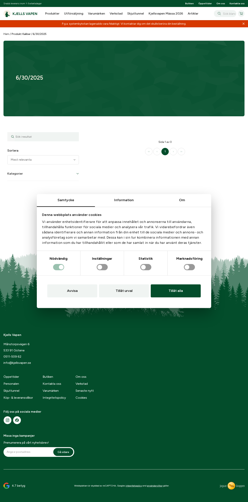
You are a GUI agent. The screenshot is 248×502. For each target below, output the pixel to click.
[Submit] (218, 13)
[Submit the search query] (11, 136)
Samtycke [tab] (66, 200)
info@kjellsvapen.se (17, 363)
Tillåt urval (124, 291)
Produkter (52, 13)
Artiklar (193, 13)
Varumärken (96, 13)
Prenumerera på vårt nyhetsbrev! (26, 442)
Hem (6, 34)
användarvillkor (155, 485)
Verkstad (116, 13)
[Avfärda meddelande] (243, 23)
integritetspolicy (134, 485)
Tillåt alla (176, 291)
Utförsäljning (73, 13)
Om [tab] (182, 200)
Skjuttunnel (135, 13)
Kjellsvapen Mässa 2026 (166, 13)
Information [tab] (124, 200)
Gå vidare (63, 452)
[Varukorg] (241, 13)
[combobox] (225, 13)
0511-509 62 (12, 356)
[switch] (102, 267)
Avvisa (72, 291)
